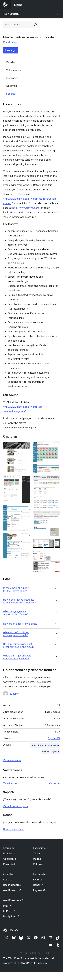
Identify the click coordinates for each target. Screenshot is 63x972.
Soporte (10, 93)
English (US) (54, 738)
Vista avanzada (12, 760)
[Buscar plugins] (35, 24)
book (33, 745)
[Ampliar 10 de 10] (55, 554)
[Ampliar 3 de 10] (26, 509)
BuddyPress (11, 916)
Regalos (39, 890)
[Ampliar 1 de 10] (26, 445)
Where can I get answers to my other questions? (17, 657)
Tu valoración (10, 783)
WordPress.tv (12, 890)
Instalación (12, 78)
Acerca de (9, 848)
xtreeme (12, 42)
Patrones (38, 864)
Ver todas (54, 783)
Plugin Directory (11, 13)
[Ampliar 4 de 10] (26, 537)
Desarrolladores (12, 884)
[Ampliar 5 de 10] (55, 445)
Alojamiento (9, 858)
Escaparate (39, 848)
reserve (46, 751)
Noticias (7, 853)
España (14, 930)
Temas (37, 853)
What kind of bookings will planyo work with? (16, 634)
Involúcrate (39, 874)
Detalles (10, 62)
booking (42, 745)
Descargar (10, 50)
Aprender (8, 874)
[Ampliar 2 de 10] (26, 479)
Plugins (37, 858)
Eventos (37, 879)
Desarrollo (12, 85)
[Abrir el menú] (58, 4)
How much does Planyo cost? (20, 623)
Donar (38, 884)
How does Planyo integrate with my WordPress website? (19, 601)
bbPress (9, 911)
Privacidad (9, 864)
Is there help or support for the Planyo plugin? (16, 589)
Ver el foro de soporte (15, 806)
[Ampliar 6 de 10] (55, 468)
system (55, 751)
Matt (7, 905)
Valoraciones (13, 70)
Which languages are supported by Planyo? (15, 613)
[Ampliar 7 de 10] (55, 479)
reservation (53, 745)
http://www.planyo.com (25, 207)
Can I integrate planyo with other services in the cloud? (18, 645)
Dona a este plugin (13, 829)
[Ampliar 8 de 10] (55, 514)
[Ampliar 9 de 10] (55, 542)
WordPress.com (13, 900)
